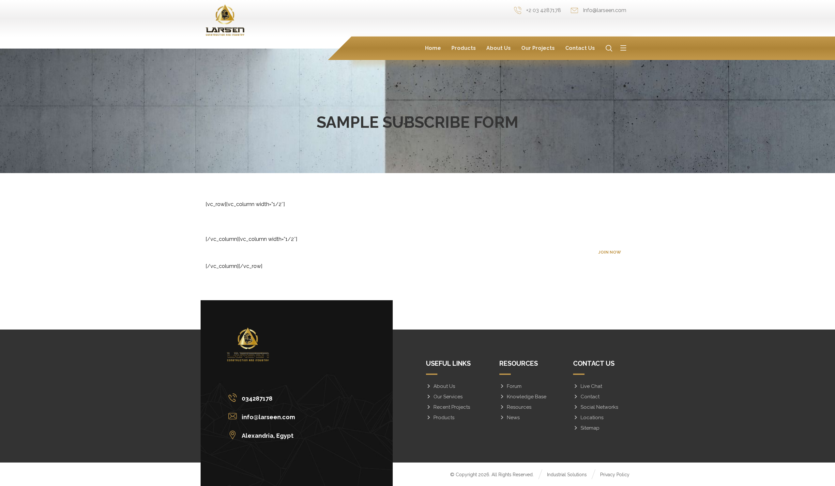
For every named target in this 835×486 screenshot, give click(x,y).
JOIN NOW (609, 252)
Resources (519, 407)
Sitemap (590, 428)
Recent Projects (451, 407)
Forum (514, 386)
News (513, 417)
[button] (623, 47)
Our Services (448, 397)
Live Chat (591, 386)
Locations (592, 417)
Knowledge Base (526, 397)
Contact (590, 397)
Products (443, 417)
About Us (444, 386)
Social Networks (599, 407)
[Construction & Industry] (225, 20)
